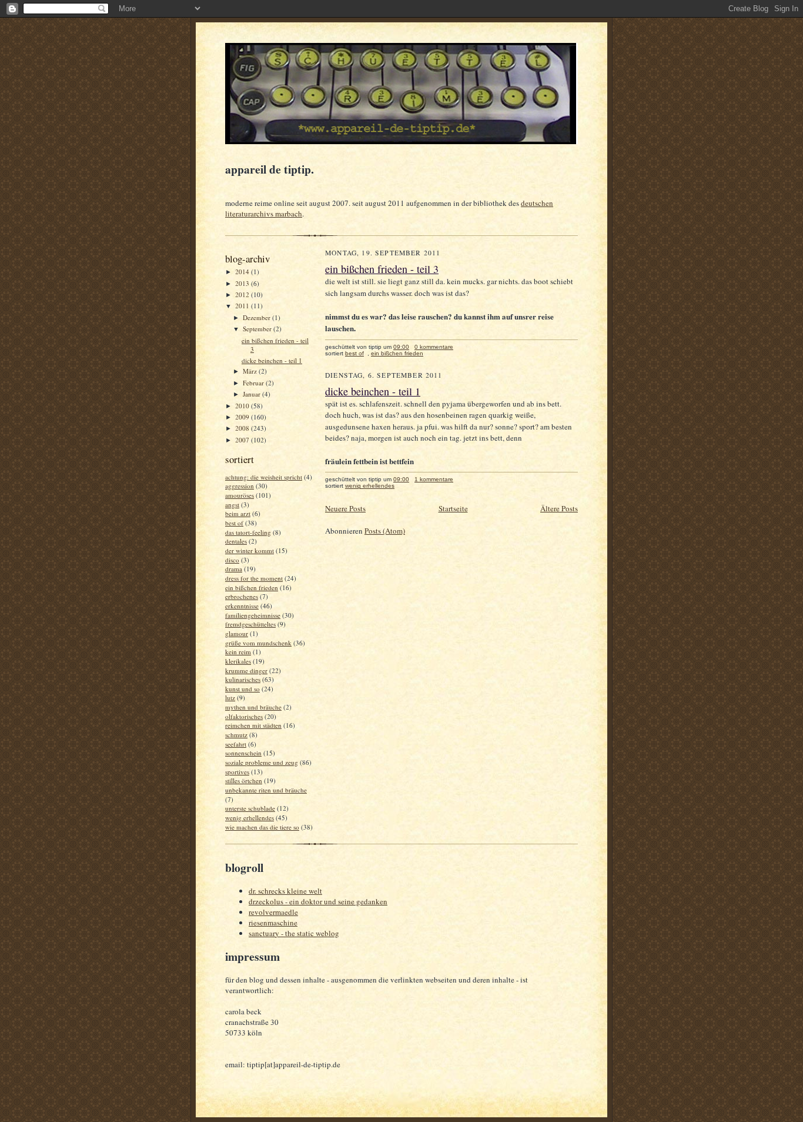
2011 (243, 305)
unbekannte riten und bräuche (266, 789)
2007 (243, 439)
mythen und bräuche (253, 707)
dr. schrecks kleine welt (285, 890)
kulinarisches (242, 679)
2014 (243, 271)
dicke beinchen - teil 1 (272, 360)
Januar (252, 393)
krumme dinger (246, 670)
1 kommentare (433, 479)
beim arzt (237, 513)
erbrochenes (241, 596)
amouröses (239, 495)
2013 (243, 283)
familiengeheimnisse (252, 615)
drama (233, 568)
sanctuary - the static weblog (294, 933)
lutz (230, 697)
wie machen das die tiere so (262, 827)
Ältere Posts (559, 508)
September (258, 328)
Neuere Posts (345, 508)
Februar (254, 382)
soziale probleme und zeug (261, 762)
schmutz (236, 734)
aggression (239, 485)
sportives (237, 771)
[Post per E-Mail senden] (459, 347)
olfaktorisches (244, 716)
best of (234, 522)
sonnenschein (243, 752)
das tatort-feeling (248, 532)
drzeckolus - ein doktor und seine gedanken (318, 901)
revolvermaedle (273, 912)
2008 (243, 428)
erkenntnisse (242, 605)
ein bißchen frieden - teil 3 (382, 269)
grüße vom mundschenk (258, 642)
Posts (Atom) (384, 530)
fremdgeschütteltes (250, 624)
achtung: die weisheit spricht (263, 476)
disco (232, 559)
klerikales (238, 661)
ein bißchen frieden (251, 587)
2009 (243, 416)
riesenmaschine (273, 922)
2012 (243, 294)
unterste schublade (250, 808)
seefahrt (235, 744)
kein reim (238, 651)
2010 (243, 405)
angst (232, 504)
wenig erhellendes (249, 817)
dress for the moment (254, 578)
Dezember (257, 317)
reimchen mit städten (253, 725)
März (251, 371)
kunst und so (242, 688)
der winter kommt (249, 550)
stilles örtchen (243, 780)
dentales (236, 541)
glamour (236, 633)
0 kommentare (433, 347)
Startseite (453, 508)
